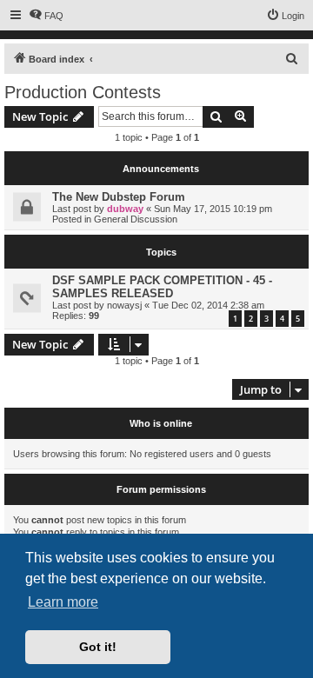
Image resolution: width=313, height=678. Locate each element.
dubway (125, 208)
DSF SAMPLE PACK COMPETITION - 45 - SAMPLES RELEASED (162, 287)
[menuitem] (46, 15)
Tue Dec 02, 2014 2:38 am (208, 305)
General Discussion (135, 219)
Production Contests (82, 92)
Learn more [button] (63, 602)
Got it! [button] (98, 647)
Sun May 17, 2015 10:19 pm (213, 208)
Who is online (161, 423)
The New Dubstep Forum (118, 196)
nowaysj (124, 305)
